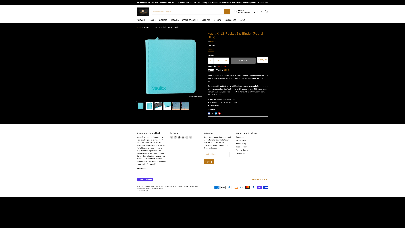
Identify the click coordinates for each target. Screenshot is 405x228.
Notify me (262, 59)
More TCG (206, 20)
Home (139, 27)
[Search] (227, 11)
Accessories (230, 20)
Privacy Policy (241, 140)
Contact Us (240, 137)
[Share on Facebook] (209, 113)
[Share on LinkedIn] (216, 113)
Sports (217, 20)
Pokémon (141, 20)
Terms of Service (242, 150)
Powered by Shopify (142, 191)
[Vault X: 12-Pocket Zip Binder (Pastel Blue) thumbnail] (140, 105)
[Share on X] (212, 113)
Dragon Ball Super (190, 20)
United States (257, 179)
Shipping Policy (241, 147)
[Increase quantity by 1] (226, 61)
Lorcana (175, 20)
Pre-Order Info (241, 153)
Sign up (208, 161)
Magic (152, 20)
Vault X (213, 41)
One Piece (163, 20)
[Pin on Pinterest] (219, 113)
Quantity (211, 55)
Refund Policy (241, 144)
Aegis (243, 20)
